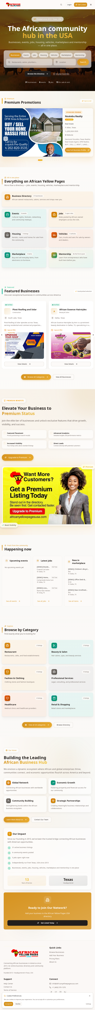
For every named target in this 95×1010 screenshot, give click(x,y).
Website (70, 135)
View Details (22, 364)
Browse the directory (36, 74)
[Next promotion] (59, 136)
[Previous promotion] (5, 136)
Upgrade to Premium (17, 457)
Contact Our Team (41, 819)
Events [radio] (26, 55)
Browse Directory (63, 725)
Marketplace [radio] (66, 55)
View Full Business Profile (76, 150)
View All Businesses (63, 377)
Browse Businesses (56, 952)
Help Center (8, 983)
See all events (11, 601)
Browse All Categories (36, 377)
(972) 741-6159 (72, 131)
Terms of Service (10, 990)
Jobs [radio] (34, 55)
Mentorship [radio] (79, 55)
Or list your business (61, 74)
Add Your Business (56, 955)
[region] (47, 132)
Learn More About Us (14, 819)
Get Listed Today (47, 923)
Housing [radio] (43, 55)
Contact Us (8, 987)
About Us (52, 962)
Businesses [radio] (15, 55)
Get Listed (82, 4)
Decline (18, 1004)
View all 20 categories (37, 725)
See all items (73, 601)
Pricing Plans (54, 959)
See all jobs (41, 601)
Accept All (8, 1004)
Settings (88, 1004)
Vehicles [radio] (54, 55)
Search (83, 62)
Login (69, 4)
